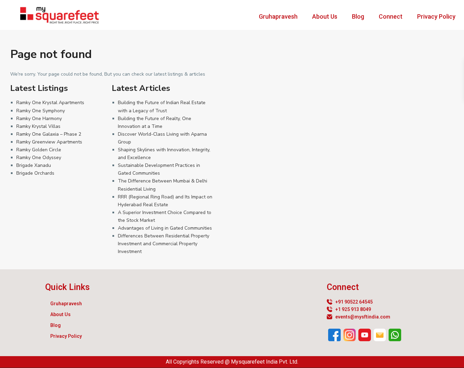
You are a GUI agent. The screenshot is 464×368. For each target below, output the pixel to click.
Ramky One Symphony (40, 111)
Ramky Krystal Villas (38, 126)
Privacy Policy (436, 16)
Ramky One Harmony (39, 118)
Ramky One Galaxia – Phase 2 (48, 134)
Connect (391, 16)
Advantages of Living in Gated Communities (165, 228)
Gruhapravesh (278, 16)
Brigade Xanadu (33, 165)
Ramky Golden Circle (38, 150)
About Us (324, 16)
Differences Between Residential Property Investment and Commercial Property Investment (163, 244)
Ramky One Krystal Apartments (50, 102)
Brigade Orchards (35, 173)
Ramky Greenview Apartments (49, 142)
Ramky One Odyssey (38, 157)
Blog (358, 16)
